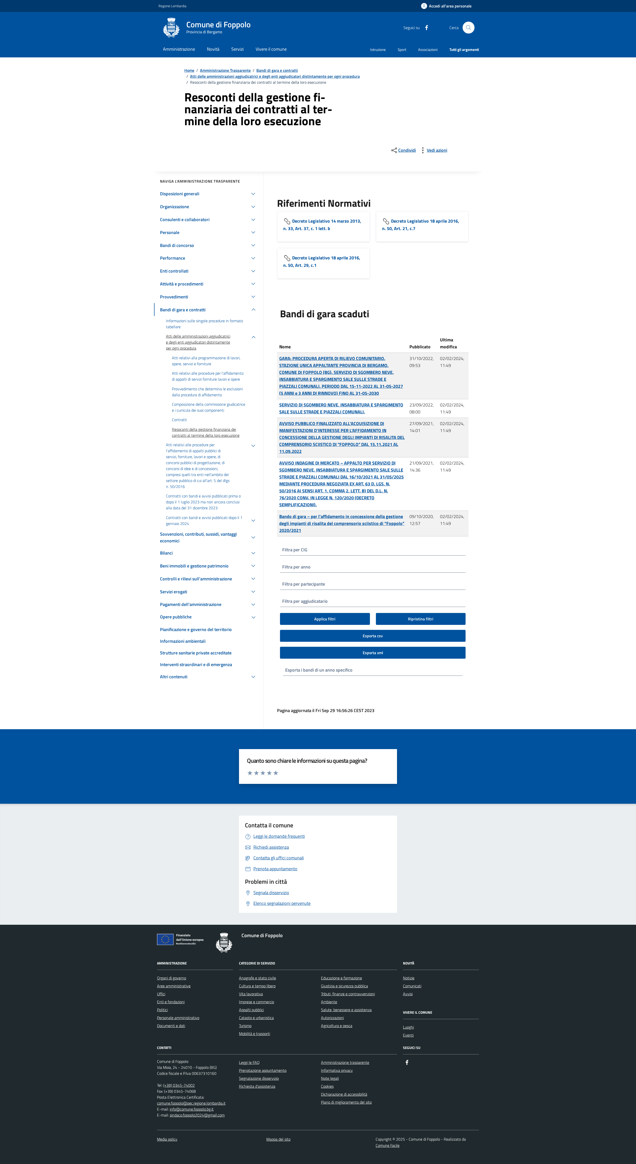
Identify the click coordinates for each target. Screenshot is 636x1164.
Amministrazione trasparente (345, 1062)
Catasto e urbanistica (256, 1018)
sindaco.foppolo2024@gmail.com (197, 1115)
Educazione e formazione (341, 978)
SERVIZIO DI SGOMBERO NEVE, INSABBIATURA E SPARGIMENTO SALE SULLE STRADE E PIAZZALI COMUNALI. (341, 408)
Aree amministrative (174, 986)
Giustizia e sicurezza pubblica (344, 986)
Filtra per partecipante (303, 584)
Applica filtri (324, 619)
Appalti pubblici (251, 1010)
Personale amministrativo (178, 1018)
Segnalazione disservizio (259, 1078)
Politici (162, 1010)
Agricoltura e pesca (336, 1026)
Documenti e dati (171, 1026)
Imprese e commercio (256, 1002)
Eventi (408, 1035)
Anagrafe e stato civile (257, 978)
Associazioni (427, 49)
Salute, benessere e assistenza (346, 1010)
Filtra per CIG (294, 549)
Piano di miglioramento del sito (346, 1102)
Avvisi (408, 994)
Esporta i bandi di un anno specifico (319, 670)
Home (189, 70)
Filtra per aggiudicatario (305, 601)
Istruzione (378, 49)
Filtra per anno (296, 566)
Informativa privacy (337, 1070)
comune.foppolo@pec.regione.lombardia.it (191, 1103)
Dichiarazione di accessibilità (344, 1094)
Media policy (167, 1139)
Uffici (161, 994)
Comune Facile (387, 1145)
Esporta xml (373, 653)
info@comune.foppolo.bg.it (192, 1109)
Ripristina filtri (420, 619)
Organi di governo (171, 978)
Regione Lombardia (172, 5)
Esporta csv (373, 636)
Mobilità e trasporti (254, 1034)
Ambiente (329, 1002)
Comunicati (412, 986)
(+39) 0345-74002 (179, 1085)
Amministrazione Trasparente (225, 70)
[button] (446, 6)
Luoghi (408, 1027)
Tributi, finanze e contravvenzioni (348, 994)
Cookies (327, 1086)
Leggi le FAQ (249, 1062)
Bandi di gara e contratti (277, 70)
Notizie (408, 978)
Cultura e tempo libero (257, 986)
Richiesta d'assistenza (257, 1086)
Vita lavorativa (251, 994)
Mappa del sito (278, 1139)
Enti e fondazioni (171, 1002)
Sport (402, 49)
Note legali (330, 1078)
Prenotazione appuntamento (262, 1070)
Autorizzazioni (332, 1018)
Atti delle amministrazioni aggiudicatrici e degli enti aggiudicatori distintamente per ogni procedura (275, 76)
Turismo (245, 1026)
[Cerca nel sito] (469, 28)
